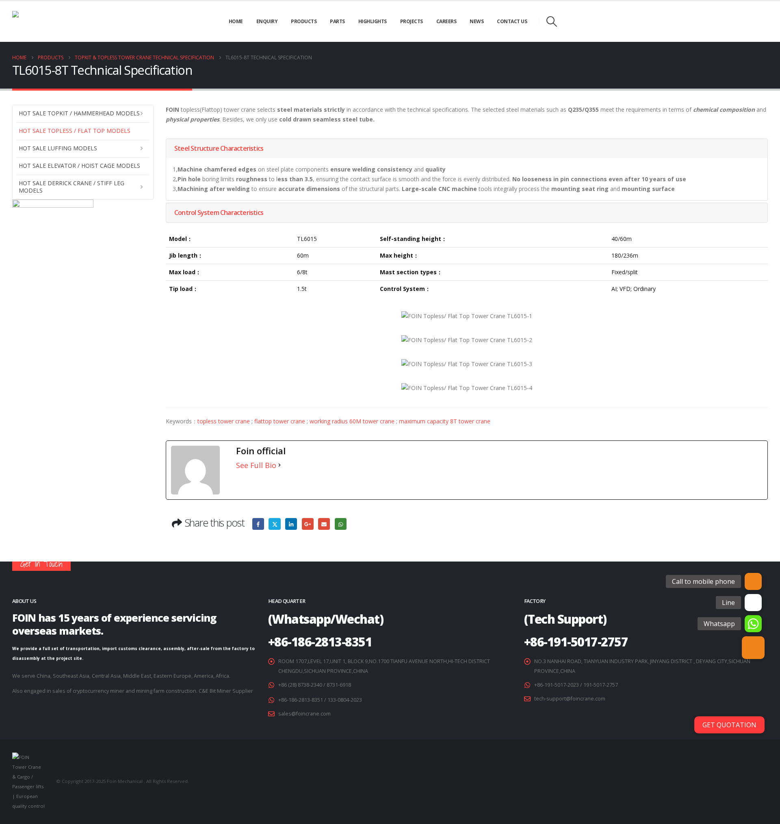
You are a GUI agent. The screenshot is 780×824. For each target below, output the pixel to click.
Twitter (274, 524)
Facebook (258, 524)
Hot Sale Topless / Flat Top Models (74, 130)
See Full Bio (256, 465)
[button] (551, 21)
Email (324, 524)
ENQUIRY (267, 21)
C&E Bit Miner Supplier (226, 690)
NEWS (476, 21)
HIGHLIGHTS (372, 21)
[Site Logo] (44, 22)
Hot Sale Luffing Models (58, 148)
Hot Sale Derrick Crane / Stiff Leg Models (71, 186)
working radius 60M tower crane (352, 421)
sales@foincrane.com (304, 713)
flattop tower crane (279, 421)
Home (236, 21)
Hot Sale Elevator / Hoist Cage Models (79, 165)
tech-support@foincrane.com (569, 698)
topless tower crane (223, 421)
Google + (308, 524)
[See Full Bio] (279, 465)
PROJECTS (411, 21)
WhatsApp (341, 524)
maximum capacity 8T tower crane (444, 421)
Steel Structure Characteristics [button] (218, 148)
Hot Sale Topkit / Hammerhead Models (79, 113)
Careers (446, 21)
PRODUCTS (303, 21)
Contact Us (512, 21)
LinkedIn (291, 524)
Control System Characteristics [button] (218, 212)
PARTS (337, 21)
